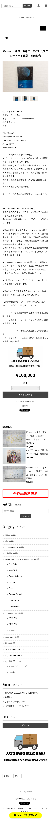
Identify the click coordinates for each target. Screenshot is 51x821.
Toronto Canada (16, 594)
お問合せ (9, 697)
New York (13, 570)
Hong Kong (14, 600)
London (12, 582)
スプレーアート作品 (14, 613)
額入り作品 (10, 643)
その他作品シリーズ (17, 666)
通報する (25, 406)
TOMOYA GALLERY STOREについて (21, 693)
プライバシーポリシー (15, 702)
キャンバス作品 (12, 637)
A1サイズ (13, 624)
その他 (12, 630)
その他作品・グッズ (14, 661)
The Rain (13, 564)
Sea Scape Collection (14, 649)
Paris (11, 588)
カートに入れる (25, 395)
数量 (25, 383)
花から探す (10, 541)
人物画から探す (12, 553)
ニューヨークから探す (15, 547)
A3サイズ (13, 618)
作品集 (12, 672)
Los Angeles (14, 606)
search (27, 5)
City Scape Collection (14, 655)
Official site (25, 725)
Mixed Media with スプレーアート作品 (22, 559)
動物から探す (11, 535)
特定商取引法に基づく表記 (17, 706)
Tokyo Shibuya (15, 576)
